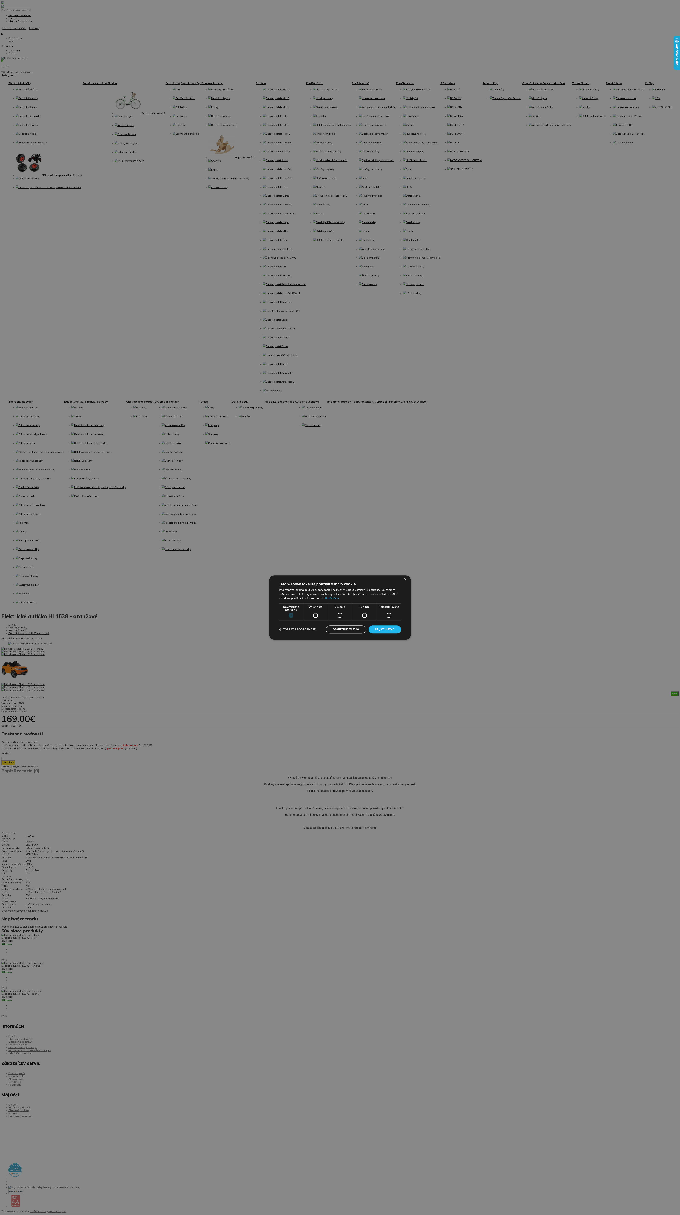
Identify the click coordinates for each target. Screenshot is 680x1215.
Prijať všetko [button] (384, 629)
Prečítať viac (332, 598)
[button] (297, 630)
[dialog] (340, 607)
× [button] (405, 579)
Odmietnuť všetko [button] (346, 629)
